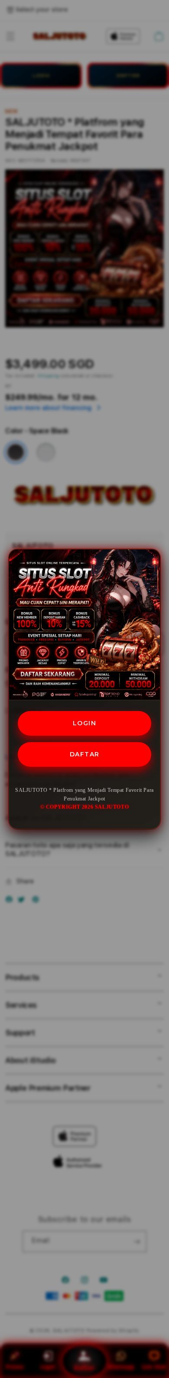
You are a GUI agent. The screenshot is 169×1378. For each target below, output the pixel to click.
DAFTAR (85, 754)
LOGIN (85, 723)
